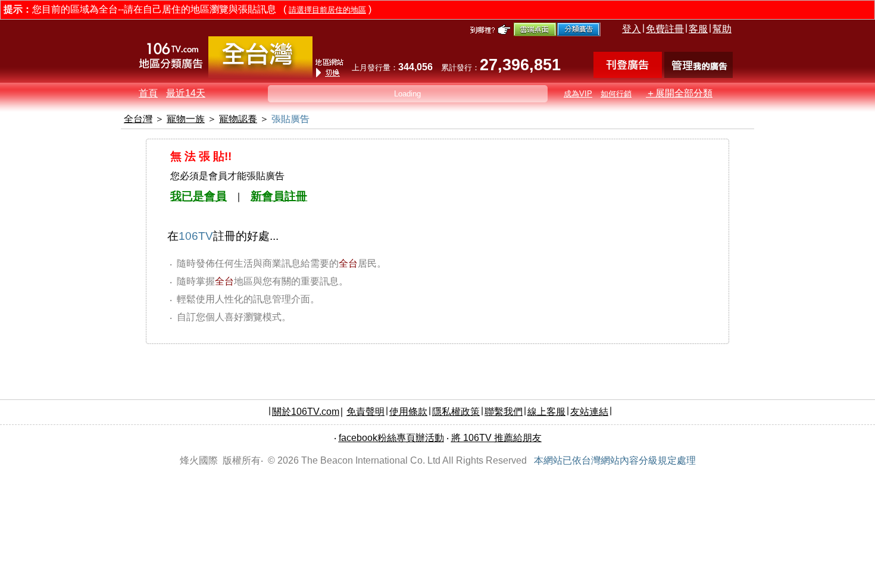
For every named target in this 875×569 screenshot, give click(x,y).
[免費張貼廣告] (627, 75)
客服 (698, 29)
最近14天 (185, 93)
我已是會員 (198, 196)
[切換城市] (260, 75)
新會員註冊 (279, 196)
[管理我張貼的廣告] (698, 75)
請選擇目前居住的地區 (327, 9)
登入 (631, 29)
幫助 (722, 29)
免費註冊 (665, 29)
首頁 (148, 93)
